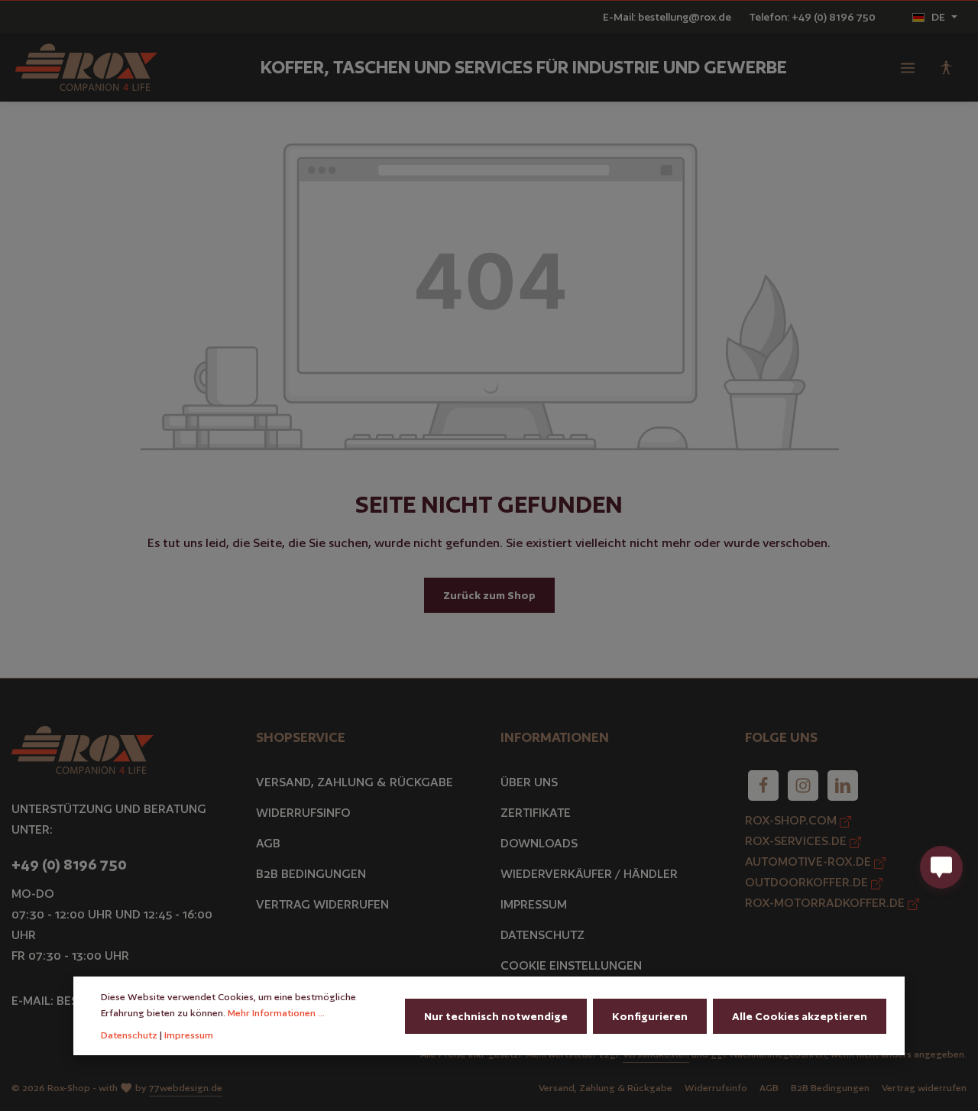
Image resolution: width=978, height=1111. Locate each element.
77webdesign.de (185, 1087)
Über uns (529, 782)
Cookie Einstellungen (571, 965)
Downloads (539, 843)
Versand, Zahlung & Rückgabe (354, 782)
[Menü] (907, 67)
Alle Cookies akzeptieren (799, 1016)
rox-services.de (797, 841)
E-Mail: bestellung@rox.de (667, 17)
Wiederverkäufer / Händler (589, 873)
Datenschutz (542, 935)
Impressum (533, 904)
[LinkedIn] (842, 785)
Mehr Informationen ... (276, 1013)
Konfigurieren (650, 1016)
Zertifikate (535, 812)
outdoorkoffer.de (808, 882)
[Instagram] (803, 785)
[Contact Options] (941, 867)
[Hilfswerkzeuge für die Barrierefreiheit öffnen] (945, 67)
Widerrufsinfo (303, 812)
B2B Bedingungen (311, 873)
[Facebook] (763, 785)
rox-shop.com (792, 820)
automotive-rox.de (809, 861)
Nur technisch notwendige (496, 1016)
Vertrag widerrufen (322, 904)
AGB (268, 843)
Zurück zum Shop (489, 595)
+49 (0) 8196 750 (69, 864)
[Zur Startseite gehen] (86, 68)
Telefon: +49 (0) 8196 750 (812, 17)
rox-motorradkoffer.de (826, 903)
